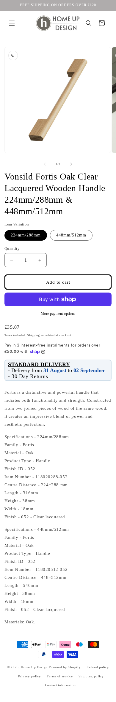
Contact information (61, 685)
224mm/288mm (26, 235)
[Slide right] (71, 164)
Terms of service (60, 676)
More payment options (58, 314)
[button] (11, 23)
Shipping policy (91, 676)
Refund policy (98, 667)
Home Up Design (34, 667)
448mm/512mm (71, 235)
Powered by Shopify (65, 667)
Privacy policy (29, 676)
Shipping (33, 335)
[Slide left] (44, 164)
